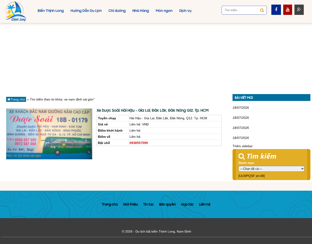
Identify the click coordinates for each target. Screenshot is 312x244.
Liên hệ (204, 204)
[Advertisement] (156, 57)
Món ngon (164, 11)
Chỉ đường (117, 11)
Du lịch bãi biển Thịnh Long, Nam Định (163, 231)
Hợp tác (187, 204)
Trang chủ (17, 99)
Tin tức (148, 204)
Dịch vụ (185, 11)
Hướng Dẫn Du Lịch (86, 11)
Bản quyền (167, 204)
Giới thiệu (130, 204)
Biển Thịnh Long (51, 11)
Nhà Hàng (140, 11)
